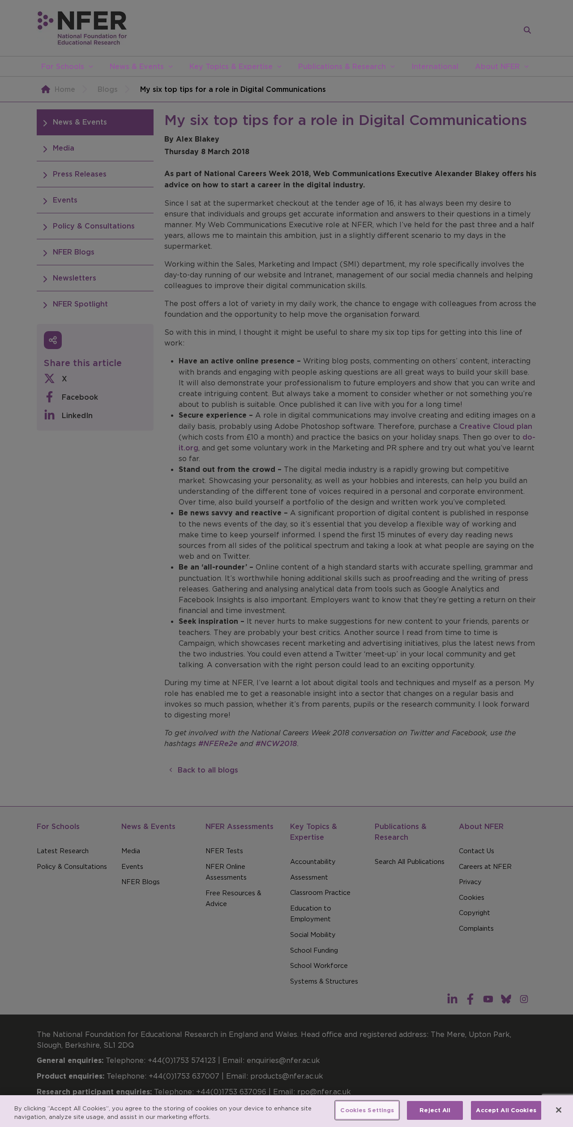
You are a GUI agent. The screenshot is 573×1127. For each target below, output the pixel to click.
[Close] (559, 1110)
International (434, 66)
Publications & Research (342, 66)
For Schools (62, 66)
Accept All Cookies (506, 1110)
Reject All (434, 1110)
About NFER (497, 66)
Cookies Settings (367, 1110)
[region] (286, 1111)
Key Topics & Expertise (231, 66)
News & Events (137, 66)
